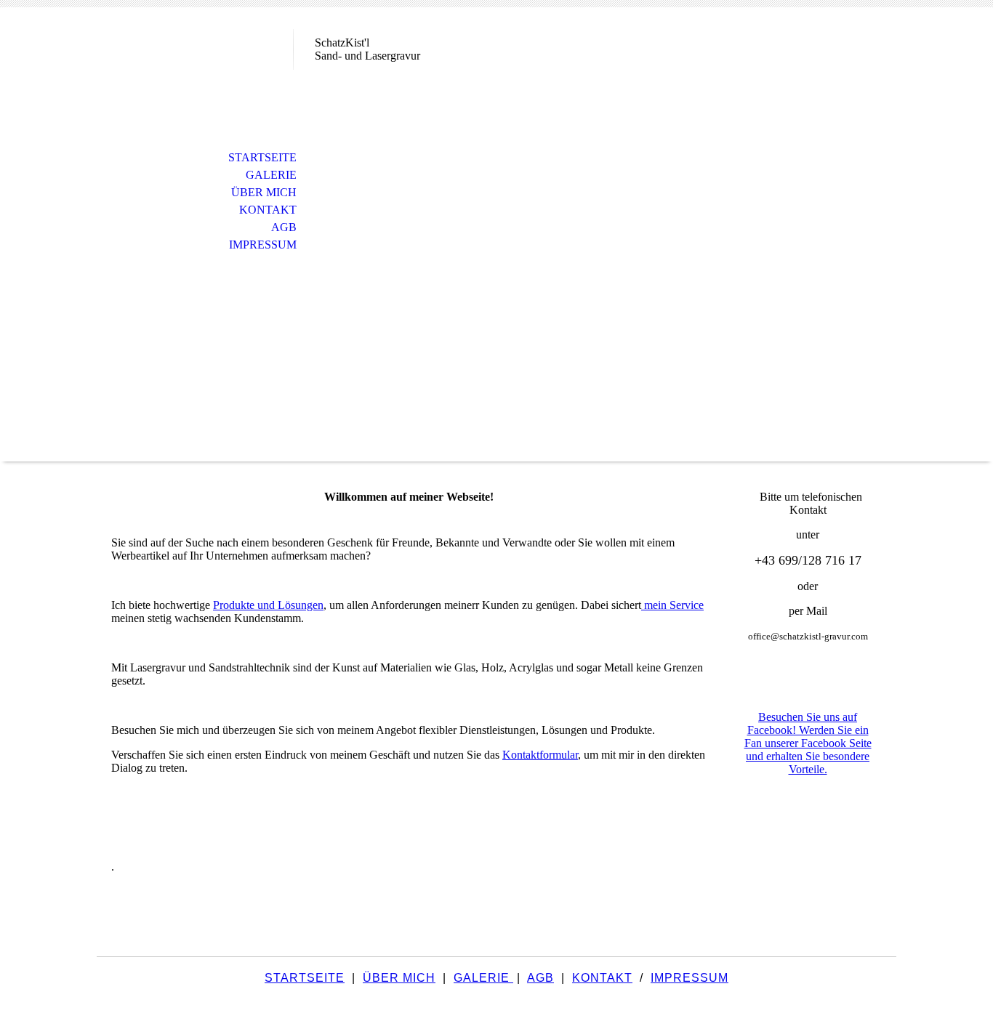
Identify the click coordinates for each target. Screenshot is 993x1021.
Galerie (271, 175)
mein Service (672, 605)
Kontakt (268, 209)
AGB (284, 227)
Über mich (264, 192)
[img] (195, 71)
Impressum (263, 244)
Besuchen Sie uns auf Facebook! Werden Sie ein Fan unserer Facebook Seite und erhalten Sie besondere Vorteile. (808, 743)
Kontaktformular (540, 754)
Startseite (262, 157)
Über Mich (399, 978)
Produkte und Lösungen (268, 605)
